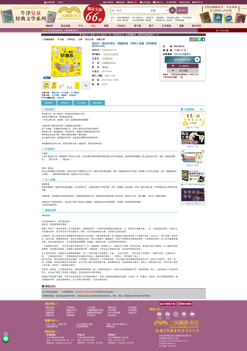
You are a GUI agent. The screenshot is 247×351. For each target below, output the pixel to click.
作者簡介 (65, 102)
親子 (151, 25)
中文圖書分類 (49, 97)
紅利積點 (133, 307)
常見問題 (112, 309)
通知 (133, 2)
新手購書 (133, 309)
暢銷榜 (49, 25)
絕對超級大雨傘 (173, 17)
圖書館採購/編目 (94, 312)
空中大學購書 (114, 312)
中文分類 (50, 309)
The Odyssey (137, 17)
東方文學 (89, 39)
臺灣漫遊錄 (179, 20)
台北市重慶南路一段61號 (118, 337)
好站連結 (112, 315)
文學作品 (71, 39)
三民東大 (121, 25)
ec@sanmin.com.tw (64, 342)
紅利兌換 (146, 2)
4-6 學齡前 (75, 92)
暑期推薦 (160, 17)
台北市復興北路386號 (55, 337)
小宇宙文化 (107, 58)
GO (172, 10)
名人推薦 (81, 102)
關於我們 (50, 307)
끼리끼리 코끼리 (110, 54)
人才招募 (91, 307)
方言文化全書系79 (182, 53)
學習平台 (199, 2)
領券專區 (172, 2)
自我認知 (72, 95)
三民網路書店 (48, 39)
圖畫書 (64, 95)
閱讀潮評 (71, 315)
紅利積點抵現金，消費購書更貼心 (60, 30)
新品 (65, 25)
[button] (193, 204)
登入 (62, 2)
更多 (201, 109)
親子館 (46, 92)
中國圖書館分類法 (95, 309)
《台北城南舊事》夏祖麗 (141, 20)
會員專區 (109, 2)
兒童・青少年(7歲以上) (116, 324)
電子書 (137, 25)
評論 (194, 39)
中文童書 (64, 92)
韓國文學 (101, 39)
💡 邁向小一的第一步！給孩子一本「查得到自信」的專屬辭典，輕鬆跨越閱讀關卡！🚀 (106, 34)
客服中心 (159, 2)
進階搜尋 (182, 10)
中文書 (61, 39)
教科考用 (196, 25)
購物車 (121, 2)
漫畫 (181, 25)
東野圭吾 (149, 17)
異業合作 (50, 315)
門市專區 (71, 307)
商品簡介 (49, 102)
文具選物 (166, 25)
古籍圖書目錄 (52, 326)
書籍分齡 (55, 92)
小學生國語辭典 (123, 17)
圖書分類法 (72, 309)
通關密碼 (50, 312)
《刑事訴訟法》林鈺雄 (163, 20)
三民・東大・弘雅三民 (56, 324)
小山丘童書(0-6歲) (84, 324)
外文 (93, 25)
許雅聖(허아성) (109, 62)
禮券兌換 (112, 307)
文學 (80, 39)
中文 (80, 25)
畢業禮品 (110, 326)
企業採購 (50, 2)
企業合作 (133, 312)
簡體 (106, 25)
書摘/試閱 (97, 102)
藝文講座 (186, 2)
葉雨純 (105, 67)
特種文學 (60, 97)
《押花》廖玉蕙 (122, 20)
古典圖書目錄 (82, 326)
